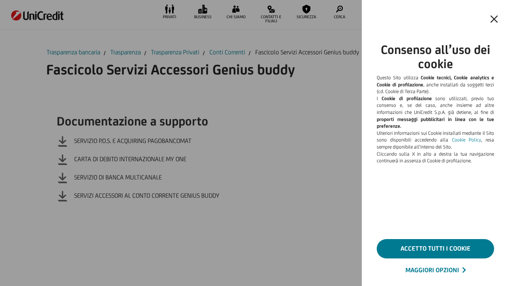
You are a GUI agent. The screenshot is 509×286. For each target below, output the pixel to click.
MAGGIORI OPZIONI (432, 270)
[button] (494, 19)
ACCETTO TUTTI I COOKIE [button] (435, 248)
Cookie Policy (466, 140)
